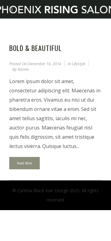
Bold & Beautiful (35, 48)
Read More (24, 163)
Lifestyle (78, 63)
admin (23, 69)
